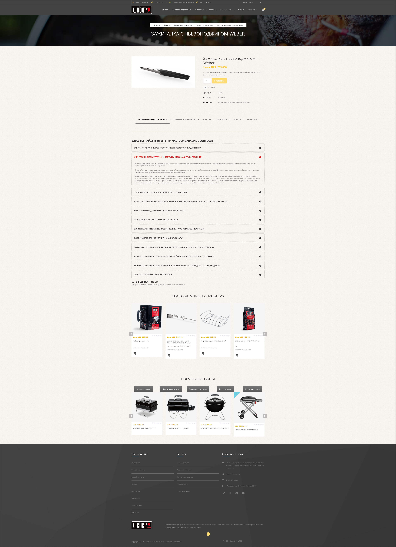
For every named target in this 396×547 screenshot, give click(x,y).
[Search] (261, 2)
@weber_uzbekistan (142, 2)
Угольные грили (143, 389)
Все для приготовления (181, 10)
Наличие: (207, 97)
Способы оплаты (137, 477)
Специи (212, 10)
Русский (251, 10)
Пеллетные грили (252, 389)
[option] (163, 72)
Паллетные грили (183, 491)
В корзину (219, 81)
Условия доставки (138, 470)
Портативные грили (171, 389)
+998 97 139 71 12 (161, 2)
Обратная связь (205, 2)
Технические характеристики (152, 119)
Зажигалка (240, 102)
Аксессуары (200, 10)
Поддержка (135, 498)
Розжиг (247, 102)
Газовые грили (225, 389)
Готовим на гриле (226, 10)
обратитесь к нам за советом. (174, 285)
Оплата (237, 119)
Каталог (164, 10)
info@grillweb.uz (232, 480)
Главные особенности (184, 119)
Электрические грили (198, 389)
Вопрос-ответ (136, 505)
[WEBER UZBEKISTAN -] (141, 10)
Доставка (222, 119)
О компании (135, 463)
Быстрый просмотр (149, 337)
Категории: (208, 102)
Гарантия (206, 119)
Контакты (241, 10)
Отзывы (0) (252, 119)
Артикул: (207, 93)
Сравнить (211, 87)
